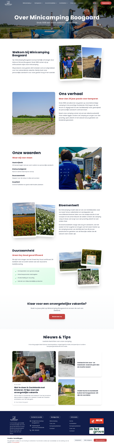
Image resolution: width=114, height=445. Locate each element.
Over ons (73, 3)
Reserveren (106, 3)
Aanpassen (78, 440)
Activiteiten (62, 3)
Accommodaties (50, 3)
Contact (80, 3)
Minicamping (27, 3)
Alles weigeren (88, 440)
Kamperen (38, 3)
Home (71, 421)
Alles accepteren (100, 440)
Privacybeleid (15, 442)
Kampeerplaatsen (55, 426)
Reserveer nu (57, 317)
